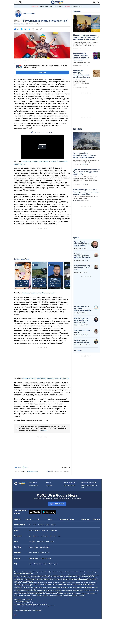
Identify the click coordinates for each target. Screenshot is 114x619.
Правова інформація (69, 482)
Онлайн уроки (44, 536)
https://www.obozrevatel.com (72, 572)
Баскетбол (37, 530)
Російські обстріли (77, 6)
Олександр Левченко (79, 345)
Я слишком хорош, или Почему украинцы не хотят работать (45, 378)
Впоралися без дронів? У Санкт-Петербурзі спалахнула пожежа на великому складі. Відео (86, 192)
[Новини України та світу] (50, 472)
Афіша (30, 564)
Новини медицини (34, 558)
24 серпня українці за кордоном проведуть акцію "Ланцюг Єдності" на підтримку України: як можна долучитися (86, 37)
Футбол (31, 530)
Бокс (48, 530)
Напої (36, 547)
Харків (34, 524)
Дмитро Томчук (29, 13)
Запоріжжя (41, 524)
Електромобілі (40, 541)
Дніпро (47, 524)
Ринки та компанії (34, 552)
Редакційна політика (32, 471)
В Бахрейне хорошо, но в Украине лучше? (38, 293)
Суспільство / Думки (19, 24)
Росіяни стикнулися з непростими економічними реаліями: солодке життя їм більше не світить (82, 308)
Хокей (43, 530)
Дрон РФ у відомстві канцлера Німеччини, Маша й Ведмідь (81, 320)
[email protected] (35, 606)
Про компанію (33, 482)
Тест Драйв (32, 541)
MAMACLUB (44, 558)
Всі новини (96, 519)
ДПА (51, 536)
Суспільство (58, 471)
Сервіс (52, 541)
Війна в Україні (44, 6)
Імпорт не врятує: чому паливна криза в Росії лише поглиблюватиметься (82, 268)
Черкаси (53, 524)
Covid (50, 558)
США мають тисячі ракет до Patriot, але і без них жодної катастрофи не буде (86, 161)
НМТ (59, 536)
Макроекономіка (45, 552)
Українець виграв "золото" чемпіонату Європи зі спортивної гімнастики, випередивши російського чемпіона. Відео (81, 56)
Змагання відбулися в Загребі (81, 62)
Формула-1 (54, 530)
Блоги (72, 519)
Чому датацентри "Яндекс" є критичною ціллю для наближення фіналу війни (82, 256)
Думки (76, 237)
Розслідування (64, 519)
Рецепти (31, 547)
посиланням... (44, 430)
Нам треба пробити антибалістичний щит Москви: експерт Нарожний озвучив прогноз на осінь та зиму (84, 155)
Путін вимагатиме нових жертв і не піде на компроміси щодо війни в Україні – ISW (86, 172)
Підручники (36, 536)
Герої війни (35, 6)
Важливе (77, 11)
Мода (45, 564)
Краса (40, 564)
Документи (49, 485)
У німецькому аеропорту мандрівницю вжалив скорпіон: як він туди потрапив (81, 74)
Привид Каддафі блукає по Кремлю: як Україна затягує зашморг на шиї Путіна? (81, 244)
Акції (47, 541)
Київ (30, 524)
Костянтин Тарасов (79, 260)
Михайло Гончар (78, 272)
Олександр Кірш (78, 325)
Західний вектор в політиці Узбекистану (81, 341)
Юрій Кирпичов (78, 335)
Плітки (36, 564)
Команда (48, 482)
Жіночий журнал (53, 564)
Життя (50, 519)
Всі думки (77, 350)
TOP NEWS (77, 129)
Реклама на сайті (33, 485)
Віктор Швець (77, 248)
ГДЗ (30, 536)
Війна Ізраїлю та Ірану (56, 6)
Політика (28, 519)
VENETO (67, 6)
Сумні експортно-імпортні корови (83, 331)
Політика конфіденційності (88, 482)
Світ (38, 519)
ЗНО (55, 536)
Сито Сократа (77, 313)
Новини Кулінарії (44, 547)
